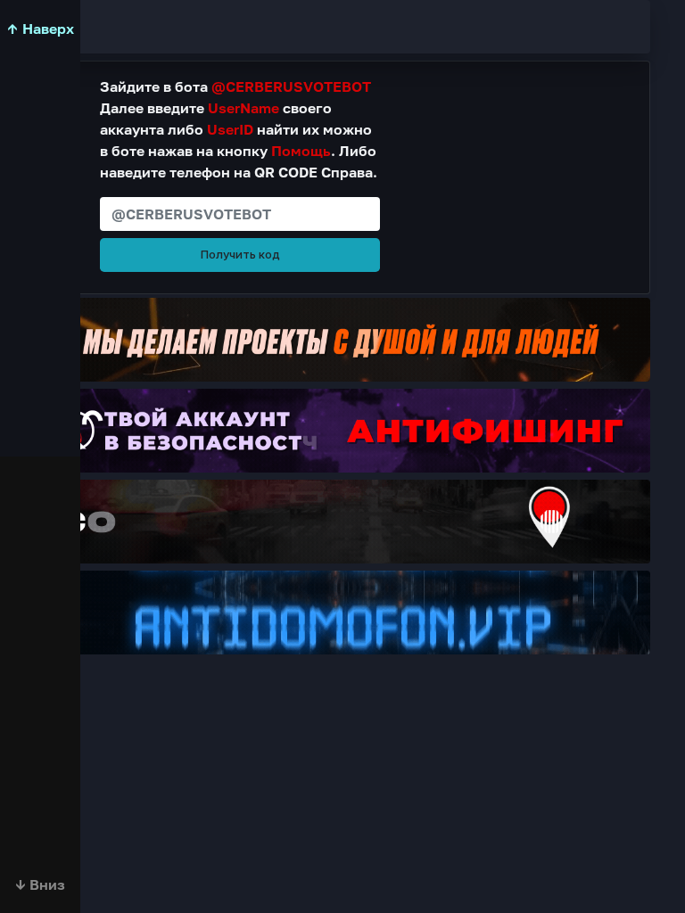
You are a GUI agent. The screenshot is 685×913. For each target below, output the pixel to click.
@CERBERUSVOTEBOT (291, 86)
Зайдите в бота (235, 86)
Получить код (240, 254)
